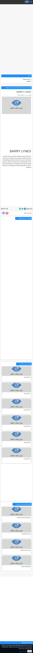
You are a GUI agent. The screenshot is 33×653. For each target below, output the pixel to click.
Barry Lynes (9, 87)
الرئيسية (29, 87)
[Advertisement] (16, 21)
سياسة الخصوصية (23, 651)
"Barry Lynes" (26, 79)
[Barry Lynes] (25, 209)
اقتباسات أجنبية (16, 87)
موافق (29, 651)
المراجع (28, 81)
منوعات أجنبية (23, 87)
